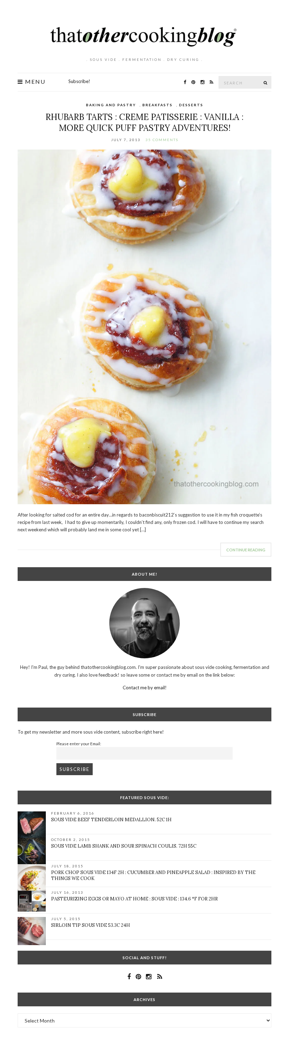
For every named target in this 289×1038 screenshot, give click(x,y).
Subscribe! (79, 81)
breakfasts (157, 105)
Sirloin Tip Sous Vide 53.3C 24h (90, 925)
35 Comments (162, 140)
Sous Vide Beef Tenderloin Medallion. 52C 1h (111, 820)
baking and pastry (111, 105)
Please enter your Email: (78, 743)
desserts (191, 105)
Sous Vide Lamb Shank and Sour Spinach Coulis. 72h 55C (123, 846)
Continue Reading (245, 550)
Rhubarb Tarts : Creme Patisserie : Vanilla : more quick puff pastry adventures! (144, 122)
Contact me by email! (145, 687)
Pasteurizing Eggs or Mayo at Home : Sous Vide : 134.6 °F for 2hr (134, 899)
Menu (34, 81)
